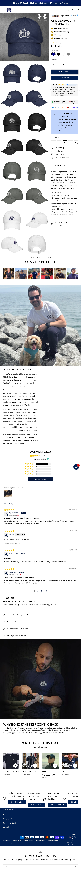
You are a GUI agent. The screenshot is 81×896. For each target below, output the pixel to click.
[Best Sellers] (30, 761)
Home (5, 815)
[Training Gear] (11, 761)
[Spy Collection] (50, 761)
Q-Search (6, 827)
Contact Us (16, 802)
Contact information (52, 841)
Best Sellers (29, 771)
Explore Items (56, 805)
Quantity (53, 60)
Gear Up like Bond (9, 823)
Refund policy (6, 841)
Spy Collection (48, 773)
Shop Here (35, 805)
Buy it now (64, 78)
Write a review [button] (40, 479)
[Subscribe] (75, 866)
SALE (64, 771)
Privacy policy (17, 841)
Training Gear (11, 771)
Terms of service (28, 841)
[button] (3, 10)
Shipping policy (40, 841)
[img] (9, 510)
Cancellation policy (8, 844)
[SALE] (70, 761)
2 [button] (37, 591)
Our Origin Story (8, 819)
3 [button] (41, 591)
